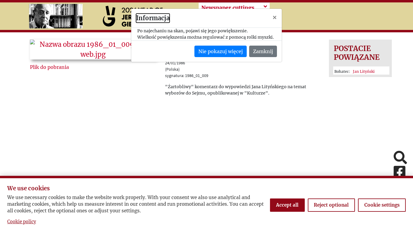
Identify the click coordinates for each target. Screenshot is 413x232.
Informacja (153, 18)
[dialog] (206, 116)
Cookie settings (382, 205)
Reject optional (331, 205)
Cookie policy (21, 221)
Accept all (287, 205)
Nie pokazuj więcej (220, 51)
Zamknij (263, 51)
